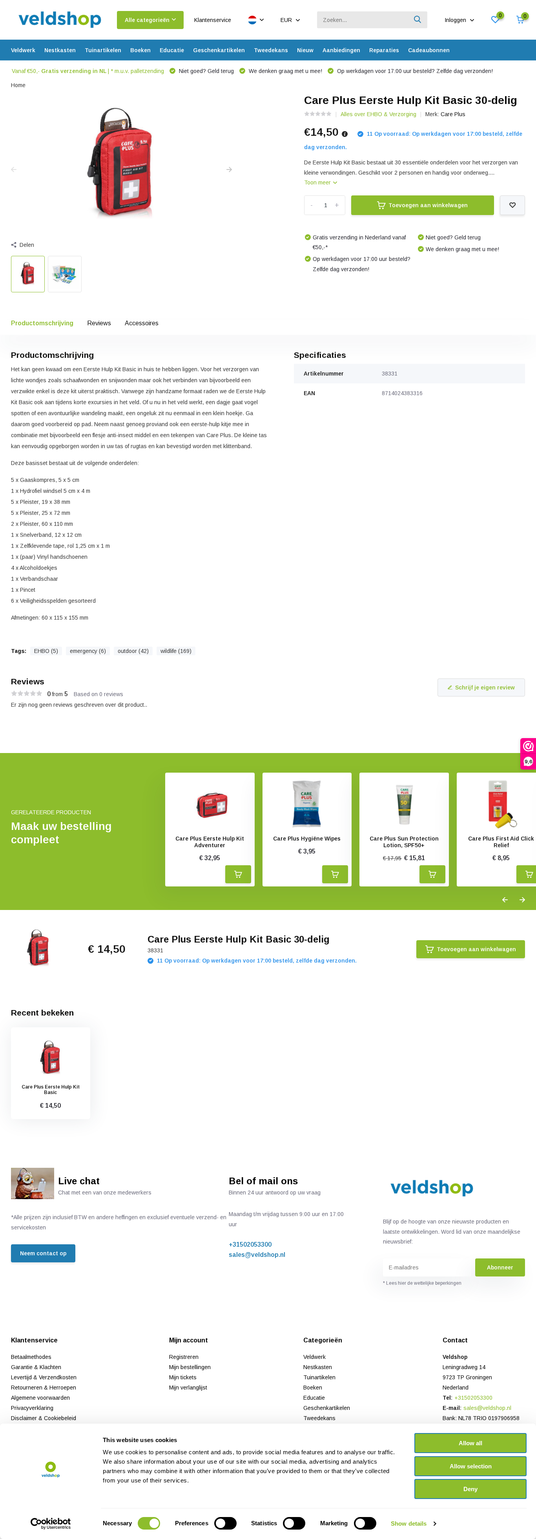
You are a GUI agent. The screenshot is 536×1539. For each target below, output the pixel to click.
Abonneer (500, 1267)
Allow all (470, 1443)
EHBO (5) (46, 651)
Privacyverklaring (32, 1408)
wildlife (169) (175, 651)
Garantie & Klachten (36, 1367)
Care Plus (453, 114)
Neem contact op (43, 1253)
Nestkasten (60, 50)
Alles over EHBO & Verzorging (378, 114)
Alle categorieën (147, 20)
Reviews (99, 323)
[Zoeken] (418, 20)
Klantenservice (212, 20)
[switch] (225, 1523)
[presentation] (13, 170)
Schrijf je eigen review (485, 687)
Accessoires (142, 323)
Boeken (140, 50)
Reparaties (384, 50)
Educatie (172, 50)
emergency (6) (88, 651)
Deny (470, 1489)
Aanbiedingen (341, 50)
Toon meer (318, 182)
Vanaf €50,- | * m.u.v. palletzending (88, 71)
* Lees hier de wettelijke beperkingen (422, 1283)
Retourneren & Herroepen (43, 1387)
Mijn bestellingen (190, 1367)
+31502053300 (250, 1244)
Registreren (184, 1357)
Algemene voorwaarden (40, 1398)
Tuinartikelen (103, 50)
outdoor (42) (133, 651)
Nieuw (305, 50)
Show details (409, 1523)
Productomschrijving (42, 323)
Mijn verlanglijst (188, 1387)
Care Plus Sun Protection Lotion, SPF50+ (404, 841)
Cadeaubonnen (429, 50)
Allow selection (471, 1466)
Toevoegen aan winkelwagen (428, 205)
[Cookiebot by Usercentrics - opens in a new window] (50, 1524)
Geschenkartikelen (219, 50)
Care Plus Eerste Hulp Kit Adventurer (209, 841)
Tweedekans (271, 50)
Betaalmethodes (31, 1357)
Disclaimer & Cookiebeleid (43, 1418)
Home (18, 85)
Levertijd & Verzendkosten (44, 1377)
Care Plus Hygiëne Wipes (307, 838)
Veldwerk (23, 50)
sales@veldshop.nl (257, 1254)
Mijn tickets (183, 1377)
